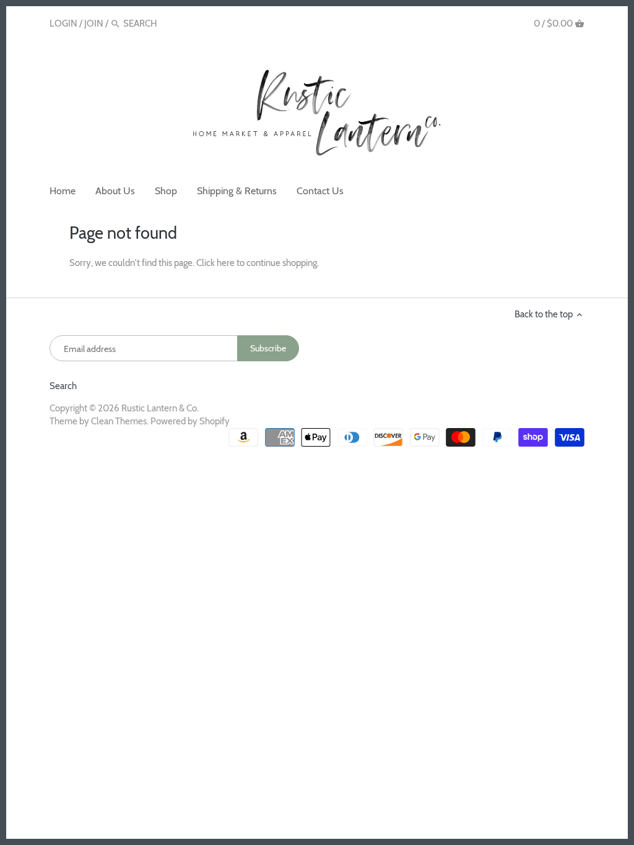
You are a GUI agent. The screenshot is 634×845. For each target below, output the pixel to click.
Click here (215, 262)
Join (93, 23)
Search (63, 386)
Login (63, 23)
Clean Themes (119, 421)
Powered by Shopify (190, 421)
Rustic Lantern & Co (159, 408)
